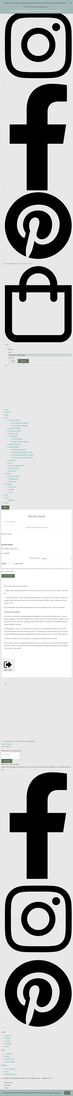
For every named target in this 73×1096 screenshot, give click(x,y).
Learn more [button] (57, 1093)
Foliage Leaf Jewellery (14, 428)
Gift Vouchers (12, 460)
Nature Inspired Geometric (19, 449)
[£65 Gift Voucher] (4, 539)
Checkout (23, 361)
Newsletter (11, 500)
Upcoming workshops (14, 476)
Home (6, 409)
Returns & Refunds (13, 468)
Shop (6, 417)
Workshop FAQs (12, 481)
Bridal (6, 415)
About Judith (8, 484)
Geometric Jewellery (13, 447)
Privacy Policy (12, 471)
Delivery (10, 463)
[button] (70, 3)
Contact (7, 497)
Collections (8, 412)
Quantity (3, 563)
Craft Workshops (13, 436)
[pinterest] (38, 1027)
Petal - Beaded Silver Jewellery (20, 423)
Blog (6, 495)
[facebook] (38, 82)
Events (10, 492)
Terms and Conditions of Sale (16, 465)
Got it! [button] (67, 1093)
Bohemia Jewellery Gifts (14, 444)
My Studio (11, 489)
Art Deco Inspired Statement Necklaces (22, 457)
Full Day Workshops (17, 439)
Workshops (8, 473)
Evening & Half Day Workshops (20, 441)
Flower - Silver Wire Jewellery (20, 425)
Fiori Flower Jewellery (14, 420)
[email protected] (6, 744)
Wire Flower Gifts (13, 433)
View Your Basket (30, 527)
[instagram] (38, 190)
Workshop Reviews (13, 479)
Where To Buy (12, 487)
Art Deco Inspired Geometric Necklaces (22, 455)
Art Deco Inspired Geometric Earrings (22, 452)
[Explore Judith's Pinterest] (38, 259)
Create (51, 1078)
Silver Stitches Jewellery (14, 431)
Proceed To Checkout (42, 527)
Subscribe (7, 761)
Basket (13, 361)
